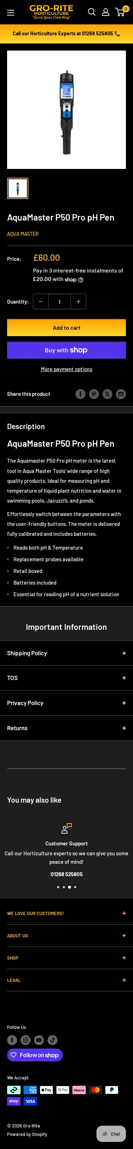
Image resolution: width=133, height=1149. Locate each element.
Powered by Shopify (27, 1134)
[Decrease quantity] (40, 301)
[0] (120, 12)
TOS (12, 677)
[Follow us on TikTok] (52, 1040)
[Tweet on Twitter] (107, 393)
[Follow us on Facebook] (12, 1040)
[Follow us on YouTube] (39, 1040)
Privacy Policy (25, 702)
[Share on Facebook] (80, 393)
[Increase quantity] (78, 301)
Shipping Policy (27, 652)
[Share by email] (121, 393)
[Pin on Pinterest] (94, 393)
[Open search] (92, 12)
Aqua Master (23, 234)
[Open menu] (10, 13)
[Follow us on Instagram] (26, 1040)
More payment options (66, 369)
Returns (17, 727)
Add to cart (67, 327)
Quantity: (18, 301)
